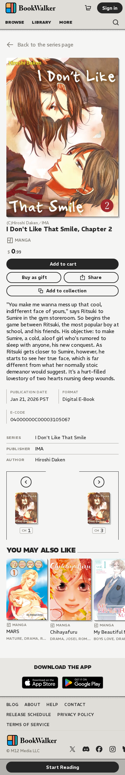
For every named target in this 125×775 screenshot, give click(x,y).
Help (52, 705)
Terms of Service (28, 725)
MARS (12, 631)
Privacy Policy (75, 715)
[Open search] (116, 22)
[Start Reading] (62, 137)
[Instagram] (112, 749)
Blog (12, 705)
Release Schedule (28, 715)
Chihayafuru (63, 632)
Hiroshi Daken (50, 460)
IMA (39, 449)
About (32, 705)
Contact (75, 705)
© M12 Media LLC (23, 751)
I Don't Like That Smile (60, 437)
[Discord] (86, 749)
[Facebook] (99, 749)
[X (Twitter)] (72, 749)
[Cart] (88, 8)
